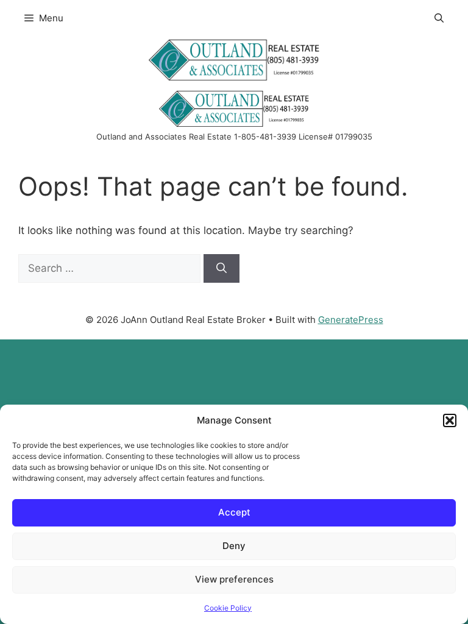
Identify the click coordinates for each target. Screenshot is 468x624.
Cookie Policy (228, 607)
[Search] (221, 268)
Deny (234, 545)
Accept (234, 512)
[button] (450, 420)
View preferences (234, 579)
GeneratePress (350, 319)
